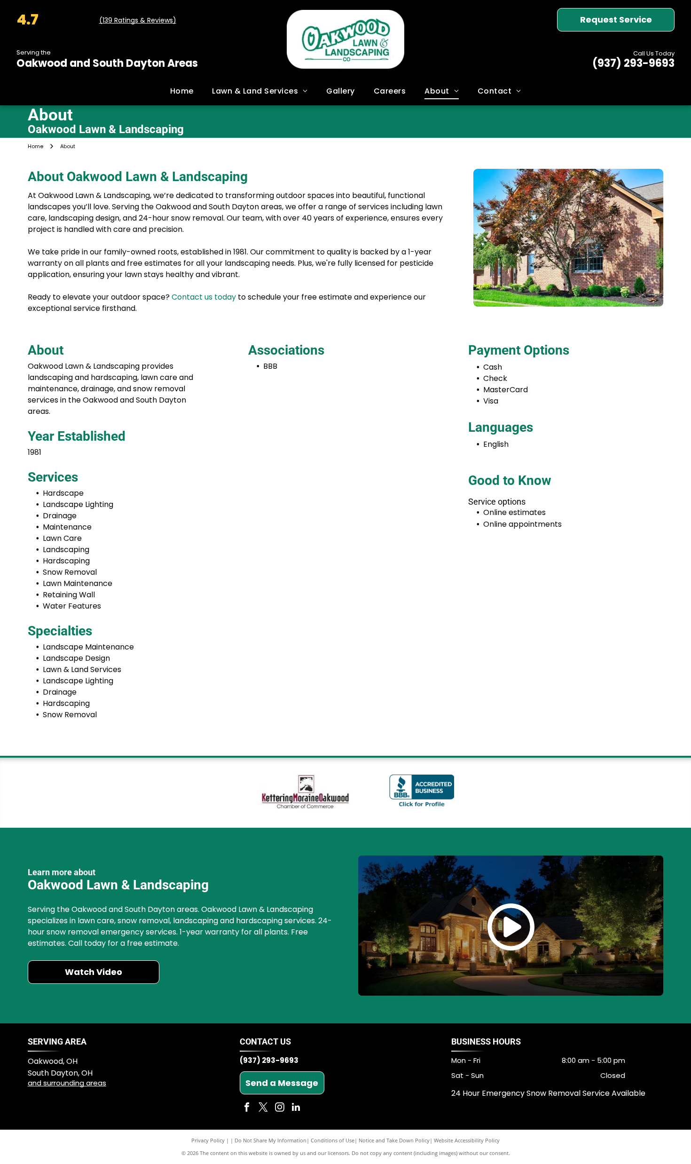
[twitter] (263, 1108)
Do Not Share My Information (270, 1140)
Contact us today (204, 297)
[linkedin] (296, 1108)
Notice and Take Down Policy (394, 1140)
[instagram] (280, 1108)
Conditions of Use (332, 1140)
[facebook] (247, 1108)
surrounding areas (74, 1083)
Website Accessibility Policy (467, 1140)
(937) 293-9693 (633, 63)
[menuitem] (182, 91)
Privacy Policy (208, 1140)
